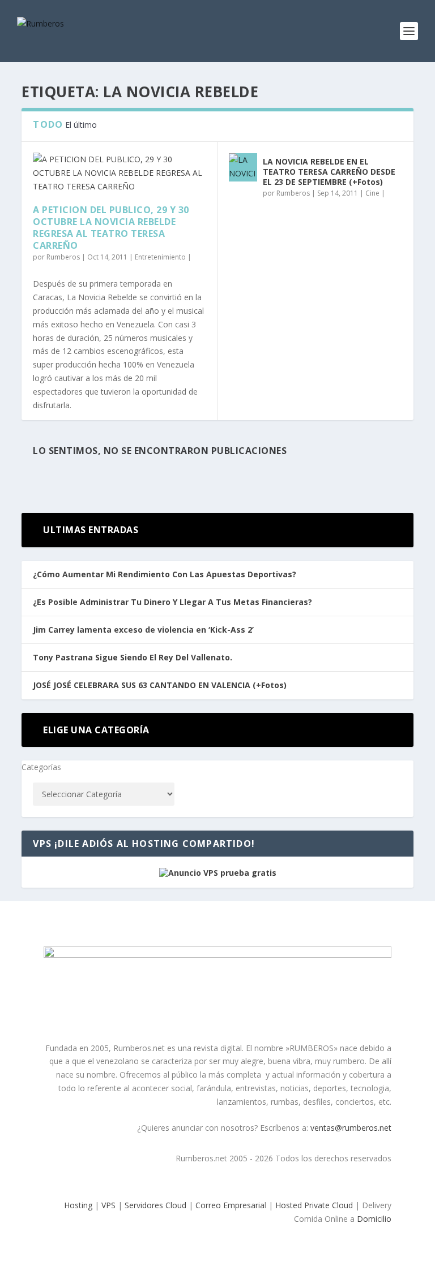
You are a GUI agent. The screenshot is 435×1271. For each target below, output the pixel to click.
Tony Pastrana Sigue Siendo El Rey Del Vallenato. (132, 657)
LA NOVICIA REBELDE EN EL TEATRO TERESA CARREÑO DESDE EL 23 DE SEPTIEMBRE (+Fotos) (329, 171)
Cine (372, 193)
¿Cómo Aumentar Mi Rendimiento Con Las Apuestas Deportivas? (164, 574)
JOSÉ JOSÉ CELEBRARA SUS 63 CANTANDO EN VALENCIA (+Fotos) (160, 685)
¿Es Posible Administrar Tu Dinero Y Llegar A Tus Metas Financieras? (172, 601)
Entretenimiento (160, 257)
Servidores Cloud (155, 1205)
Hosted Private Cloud (314, 1205)
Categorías (41, 767)
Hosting (78, 1205)
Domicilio (374, 1218)
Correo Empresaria (230, 1205)
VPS (108, 1205)
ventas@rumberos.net (350, 1127)
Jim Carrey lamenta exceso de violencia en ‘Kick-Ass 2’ (143, 629)
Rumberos (63, 257)
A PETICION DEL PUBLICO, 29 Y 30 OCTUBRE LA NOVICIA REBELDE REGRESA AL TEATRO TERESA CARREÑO (111, 227)
